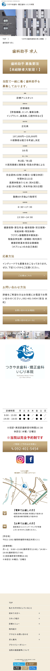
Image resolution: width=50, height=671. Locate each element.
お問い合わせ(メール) (25, 320)
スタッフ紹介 (14, 618)
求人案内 (13, 639)
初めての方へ (14, 613)
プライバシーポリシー (18, 644)
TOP (11, 602)
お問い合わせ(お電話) (25, 310)
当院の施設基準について (19, 650)
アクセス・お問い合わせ (18, 634)
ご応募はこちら (25, 275)
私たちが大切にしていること (20, 608)
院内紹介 (13, 629)
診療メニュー (14, 623)
